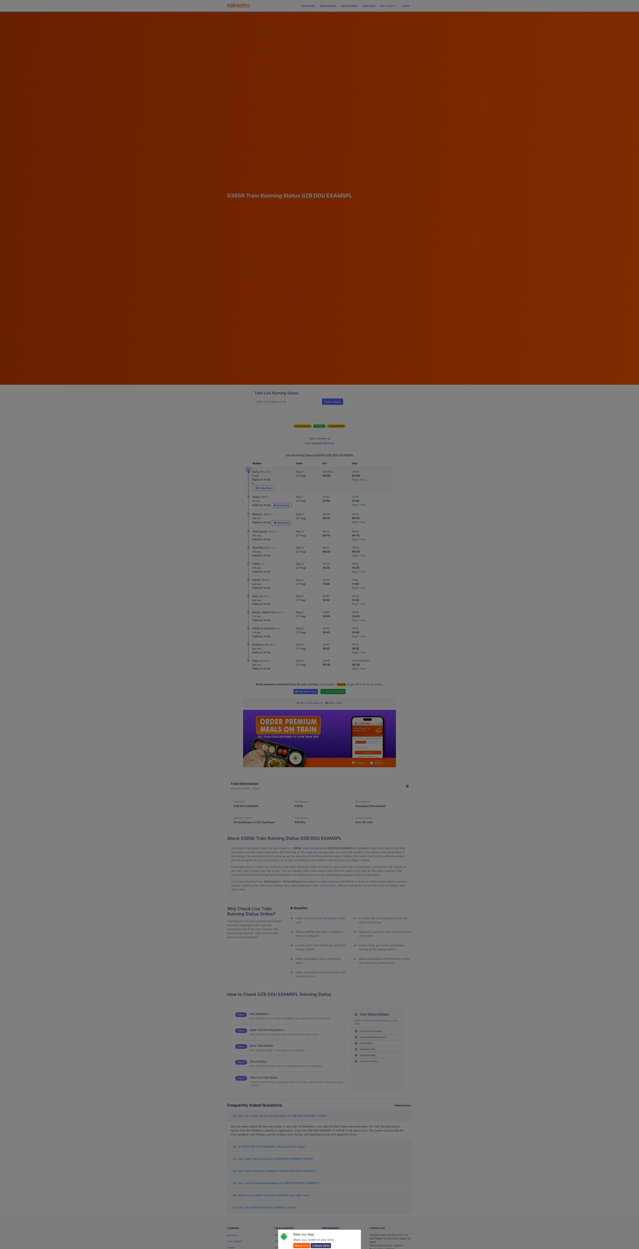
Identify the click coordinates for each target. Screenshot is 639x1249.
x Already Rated (320, 1245)
